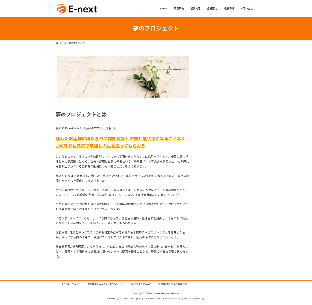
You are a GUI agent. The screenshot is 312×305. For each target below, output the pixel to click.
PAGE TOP (301, 292)
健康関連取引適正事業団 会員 (172, 283)
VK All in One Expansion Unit (167, 298)
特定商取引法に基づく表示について (105, 283)
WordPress (124, 298)
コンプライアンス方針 (140, 283)
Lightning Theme (143, 298)
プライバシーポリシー (70, 283)
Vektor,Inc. (188, 298)
